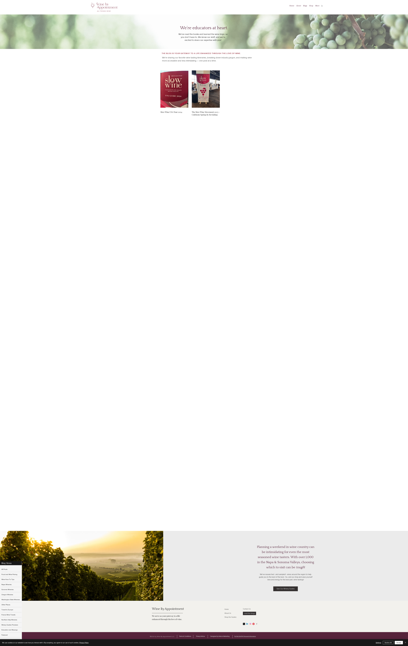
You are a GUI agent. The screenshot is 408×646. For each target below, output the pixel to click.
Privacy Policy (84, 643)
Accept (399, 643)
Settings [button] (378, 643)
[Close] (405, 642)
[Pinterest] (253, 624)
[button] (322, 5)
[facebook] (257, 624)
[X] (244, 624)
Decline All (388, 643)
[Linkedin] (247, 624)
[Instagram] (250, 624)
